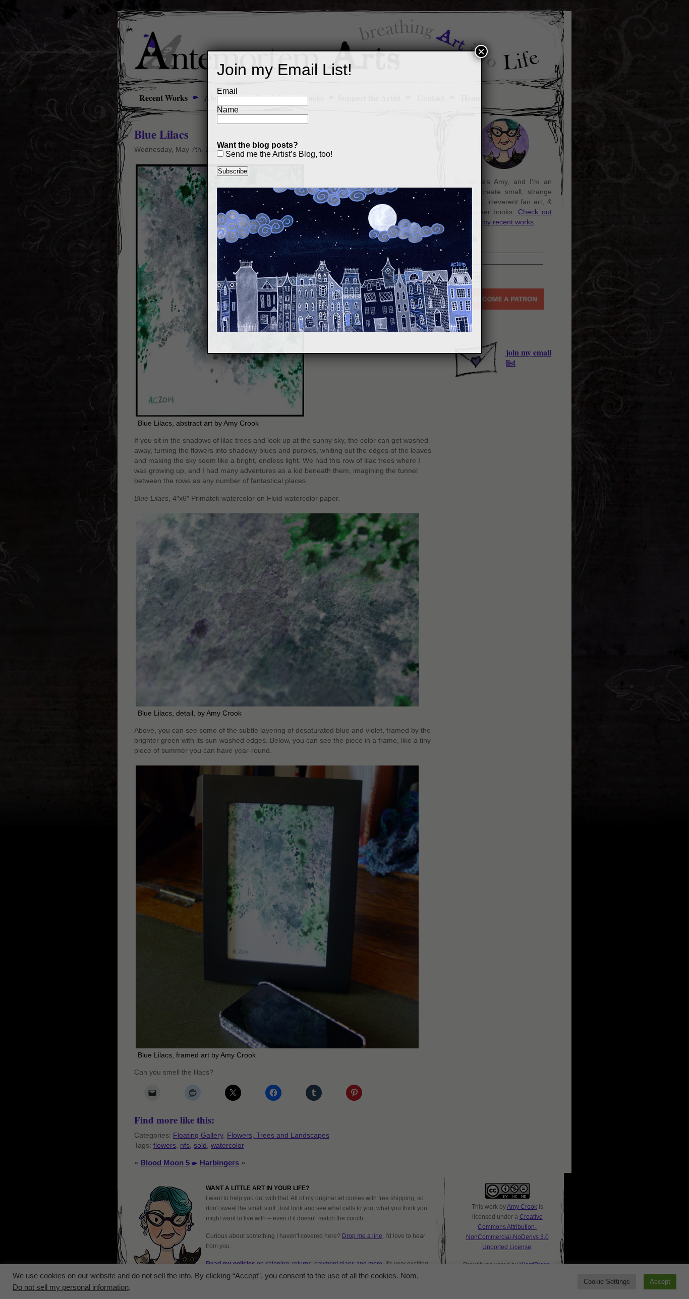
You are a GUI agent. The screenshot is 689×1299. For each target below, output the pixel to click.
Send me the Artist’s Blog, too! (277, 154)
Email (227, 91)
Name (228, 109)
